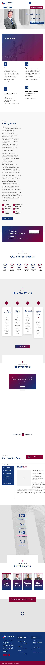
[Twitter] (6, 7)
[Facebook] (4, 7)
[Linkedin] (8, 7)
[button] (22, 614)
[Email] (11, 7)
